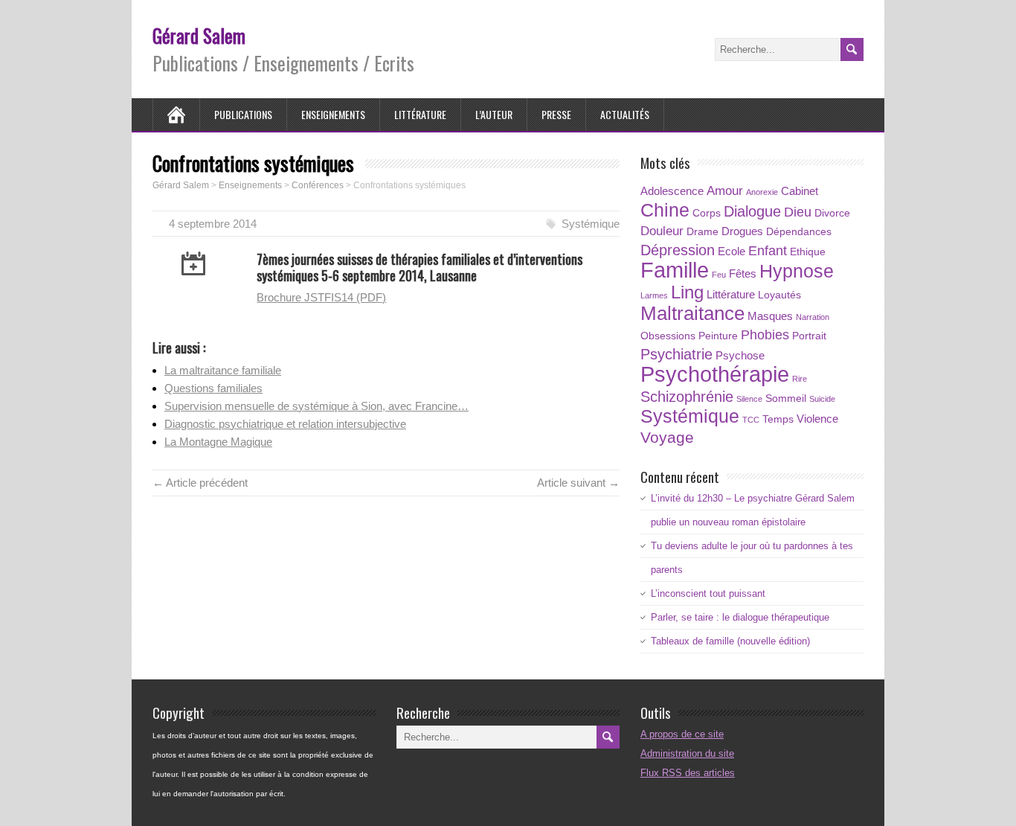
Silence (749, 398)
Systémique (591, 223)
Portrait (809, 336)
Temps (778, 419)
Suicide (822, 398)
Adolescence (672, 191)
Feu (719, 274)
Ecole (731, 251)
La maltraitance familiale (222, 370)
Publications (243, 114)
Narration (812, 317)
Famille (674, 270)
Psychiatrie (676, 354)
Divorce (832, 213)
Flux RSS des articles (687, 772)
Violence (817, 418)
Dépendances (799, 231)
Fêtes (742, 273)
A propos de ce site (682, 734)
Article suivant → (578, 482)
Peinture (718, 336)
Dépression (677, 250)
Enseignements (333, 114)
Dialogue (752, 211)
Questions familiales (213, 388)
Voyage (667, 437)
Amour (725, 191)
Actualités (624, 114)
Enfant (767, 250)
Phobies (765, 334)
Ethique (808, 251)
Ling (687, 292)
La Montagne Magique (218, 441)
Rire (799, 378)
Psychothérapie (714, 374)
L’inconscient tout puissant (708, 593)
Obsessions (667, 336)
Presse (556, 114)
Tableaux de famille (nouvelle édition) (730, 641)
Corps (706, 213)
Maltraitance (692, 313)
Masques (770, 316)
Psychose (740, 355)
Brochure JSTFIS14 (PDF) (321, 297)
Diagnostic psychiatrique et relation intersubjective (285, 423)
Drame (702, 231)
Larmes (654, 295)
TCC (750, 419)
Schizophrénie (686, 396)
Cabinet (799, 191)
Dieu (797, 212)
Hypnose (796, 271)
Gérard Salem (198, 35)
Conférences (318, 185)
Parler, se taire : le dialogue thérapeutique (740, 617)
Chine (664, 209)
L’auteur (493, 114)
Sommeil (785, 398)
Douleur (662, 231)
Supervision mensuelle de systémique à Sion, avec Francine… (316, 406)
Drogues (742, 231)
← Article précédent (200, 482)
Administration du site (687, 753)
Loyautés (779, 295)
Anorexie (762, 192)
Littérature (420, 114)
